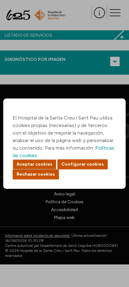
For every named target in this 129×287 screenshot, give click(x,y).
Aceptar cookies (34, 164)
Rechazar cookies (36, 174)
